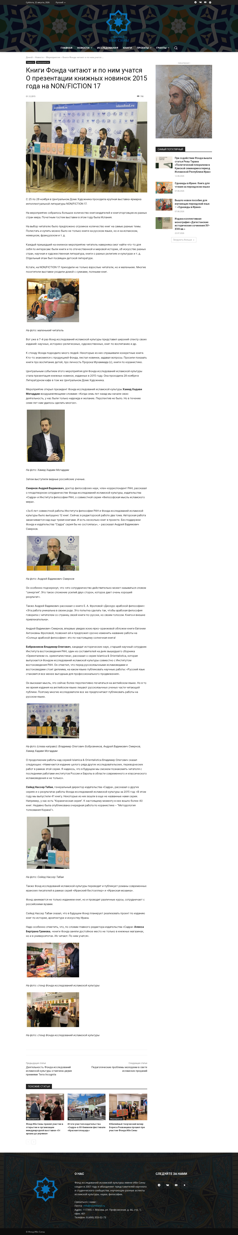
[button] (176, 48)
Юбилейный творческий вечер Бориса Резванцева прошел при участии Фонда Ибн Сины (127, 1127)
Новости (39, 57)
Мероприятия (53, 57)
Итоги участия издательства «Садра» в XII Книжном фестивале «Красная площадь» (86, 1127)
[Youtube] (205, 3)
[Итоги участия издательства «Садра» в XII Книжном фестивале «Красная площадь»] (87, 1107)
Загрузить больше (182, 239)
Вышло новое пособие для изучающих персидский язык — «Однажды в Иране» (192, 203)
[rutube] (184, 1185)
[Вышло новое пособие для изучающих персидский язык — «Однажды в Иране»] (164, 205)
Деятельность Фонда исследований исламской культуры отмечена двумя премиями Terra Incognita (49, 1071)
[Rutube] (210, 3)
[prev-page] (28, 1142)
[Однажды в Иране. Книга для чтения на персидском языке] (164, 188)
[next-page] (34, 1142)
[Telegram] (196, 3)
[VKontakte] (200, 3)
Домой (29, 57)
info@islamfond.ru (94, 1205)
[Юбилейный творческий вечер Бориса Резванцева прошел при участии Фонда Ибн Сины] (128, 1107)
